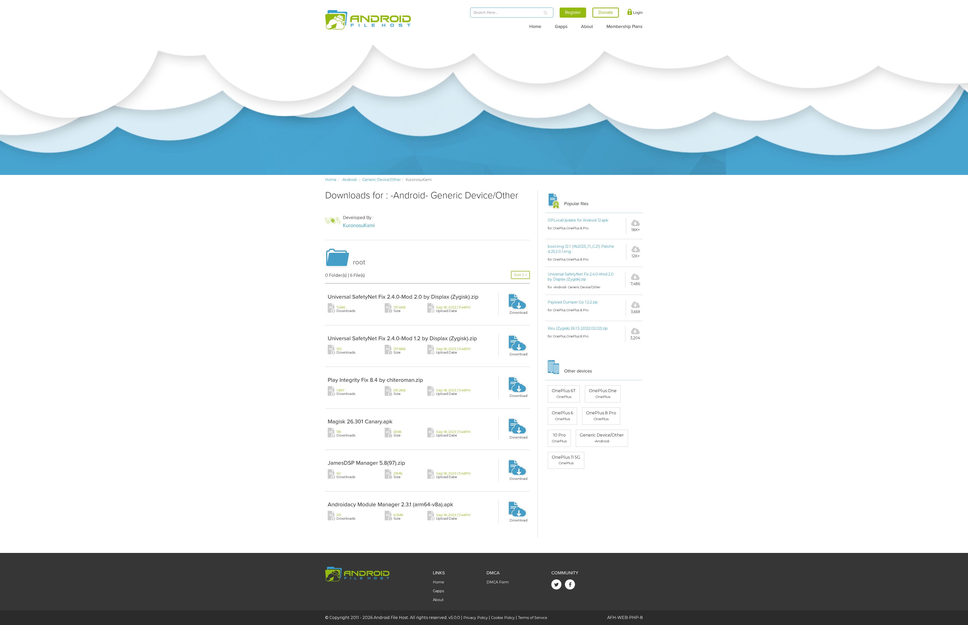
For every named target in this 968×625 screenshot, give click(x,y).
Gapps (561, 26)
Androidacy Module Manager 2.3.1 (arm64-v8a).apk (390, 504)
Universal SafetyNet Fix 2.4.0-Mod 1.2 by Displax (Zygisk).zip (402, 338)
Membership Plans (624, 26)
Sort (518, 275)
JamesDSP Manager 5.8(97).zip (366, 462)
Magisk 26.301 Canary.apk (360, 421)
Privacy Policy (475, 617)
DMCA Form (498, 582)
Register (573, 12)
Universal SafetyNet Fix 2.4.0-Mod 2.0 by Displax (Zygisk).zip (403, 296)
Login (637, 12)
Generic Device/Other (381, 179)
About (587, 26)
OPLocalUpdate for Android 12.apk (578, 220)
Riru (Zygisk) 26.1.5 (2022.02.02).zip (578, 328)
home (331, 179)
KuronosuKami (359, 226)
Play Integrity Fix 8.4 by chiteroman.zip (375, 380)
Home (535, 26)
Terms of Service (532, 617)
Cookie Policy (503, 617)
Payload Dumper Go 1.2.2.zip (573, 302)
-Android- (349, 179)
